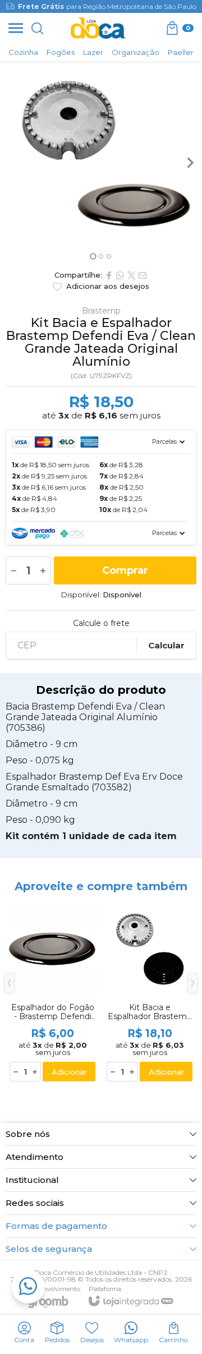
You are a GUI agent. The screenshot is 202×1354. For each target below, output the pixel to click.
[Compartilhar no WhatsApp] (120, 275)
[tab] (93, 256)
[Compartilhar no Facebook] (109, 275)
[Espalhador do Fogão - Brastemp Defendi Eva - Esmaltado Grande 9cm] (52, 991)
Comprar (125, 570)
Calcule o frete (101, 623)
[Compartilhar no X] (131, 275)
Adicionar (69, 1071)
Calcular (166, 645)
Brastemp (101, 311)
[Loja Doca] (98, 28)
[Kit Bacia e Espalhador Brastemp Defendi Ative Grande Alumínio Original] (149, 991)
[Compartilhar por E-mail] (142, 275)
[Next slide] (190, 163)
